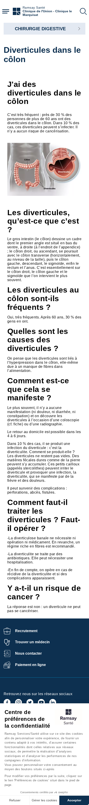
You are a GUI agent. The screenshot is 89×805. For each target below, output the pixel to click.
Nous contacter (28, 653)
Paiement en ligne (30, 665)
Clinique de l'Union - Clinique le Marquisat (47, 13)
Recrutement (26, 631)
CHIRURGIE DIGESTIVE (40, 28)
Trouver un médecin (32, 642)
